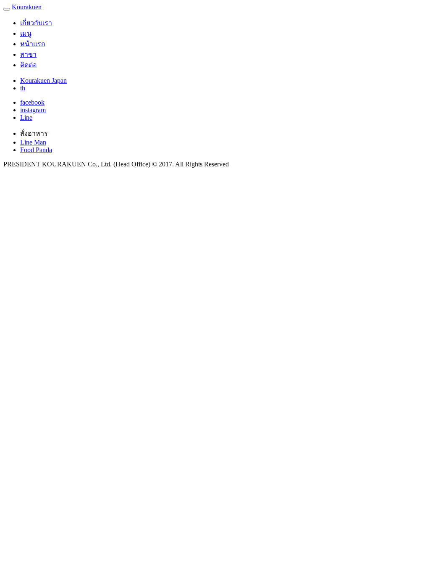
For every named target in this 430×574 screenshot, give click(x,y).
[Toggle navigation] (6, 9)
